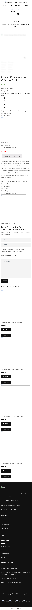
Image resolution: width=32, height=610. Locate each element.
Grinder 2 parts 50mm (11, 93)
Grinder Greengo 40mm (24, 93)
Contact (25, 6)
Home (4, 6)
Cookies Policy (5, 524)
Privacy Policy (5, 528)
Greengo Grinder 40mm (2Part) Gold (11, 322)
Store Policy (4, 521)
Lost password (5, 553)
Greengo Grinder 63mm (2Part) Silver (11, 464)
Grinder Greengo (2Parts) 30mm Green (12, 416)
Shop (10, 6)
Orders (3, 550)
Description (7, 156)
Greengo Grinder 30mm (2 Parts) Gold (12, 369)
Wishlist (3, 557)
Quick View (6, 335)
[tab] (7, 156)
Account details (5, 546)
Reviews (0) (16, 156)
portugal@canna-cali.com (11, 500)
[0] (16, 15)
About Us (17, 6)
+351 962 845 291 (9, 496)
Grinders (9, 91)
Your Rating (4, 255)
